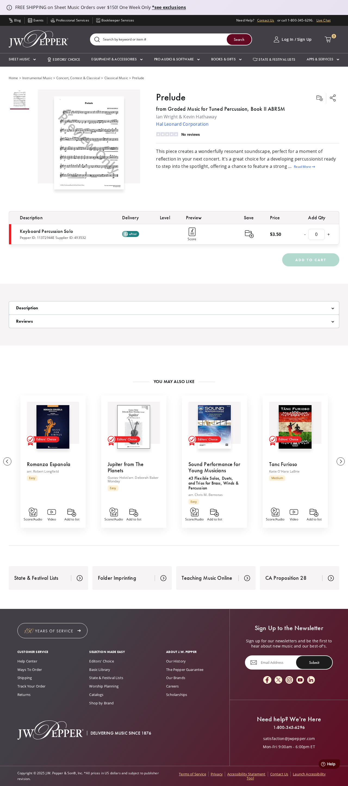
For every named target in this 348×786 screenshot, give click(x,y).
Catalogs (96, 694)
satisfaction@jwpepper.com (289, 738)
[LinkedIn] (311, 680)
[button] (22, 59)
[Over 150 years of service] (52, 630)
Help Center (27, 661)
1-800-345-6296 (289, 727)
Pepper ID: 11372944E (37, 237)
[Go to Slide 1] (19, 99)
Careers (172, 686)
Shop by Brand (101, 703)
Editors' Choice (101, 661)
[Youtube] (300, 680)
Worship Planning (104, 686)
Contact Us (265, 20)
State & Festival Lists (106, 677)
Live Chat (323, 20)
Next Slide (341, 461)
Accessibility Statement (246, 774)
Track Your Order (31, 686)
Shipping (24, 677)
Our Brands (175, 677)
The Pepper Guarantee (184, 669)
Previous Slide (7, 461)
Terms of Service (192, 774)
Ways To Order (29, 669)
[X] (278, 680)
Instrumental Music (37, 78)
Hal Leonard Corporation (182, 124)
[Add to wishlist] (319, 98)
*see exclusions (169, 7)
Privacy (217, 774)
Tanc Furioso (283, 464)
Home (13, 78)
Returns (23, 694)
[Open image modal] (89, 145)
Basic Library (99, 669)
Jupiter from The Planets (126, 467)
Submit (314, 662)
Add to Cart (310, 259)
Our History (176, 661)
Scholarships (176, 694)
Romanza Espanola (49, 464)
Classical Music (116, 78)
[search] (97, 40)
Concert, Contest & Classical (78, 78)
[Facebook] (267, 680)
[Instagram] (289, 680)
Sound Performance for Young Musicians (214, 467)
